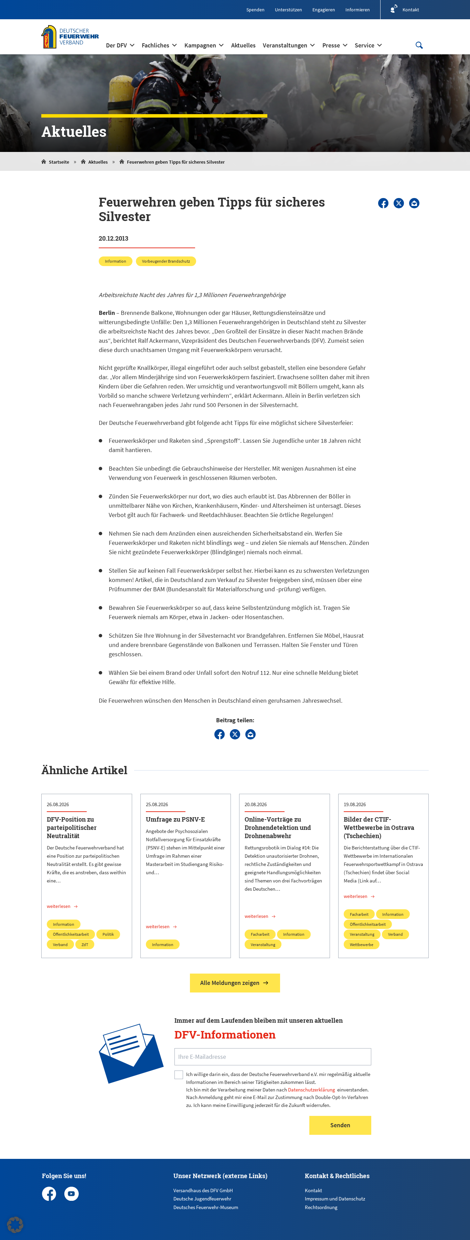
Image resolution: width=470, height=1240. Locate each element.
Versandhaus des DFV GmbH (203, 1190)
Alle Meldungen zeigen (229, 983)
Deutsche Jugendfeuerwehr (202, 1198)
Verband (60, 944)
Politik (108, 934)
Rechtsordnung (321, 1207)
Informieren (357, 10)
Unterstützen (288, 10)
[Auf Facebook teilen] (383, 203)
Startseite (59, 162)
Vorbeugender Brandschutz (166, 261)
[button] (15, 1225)
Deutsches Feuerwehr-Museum (205, 1207)
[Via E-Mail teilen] (414, 203)
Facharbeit (260, 934)
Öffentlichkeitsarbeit (71, 934)
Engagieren (323, 10)
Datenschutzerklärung (311, 1089)
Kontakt (313, 1190)
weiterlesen (59, 906)
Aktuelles (98, 162)
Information (115, 261)
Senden (340, 1125)
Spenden (255, 10)
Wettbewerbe (361, 944)
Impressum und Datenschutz (335, 1198)
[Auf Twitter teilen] (399, 203)
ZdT (85, 944)
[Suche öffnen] (419, 45)
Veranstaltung (263, 944)
